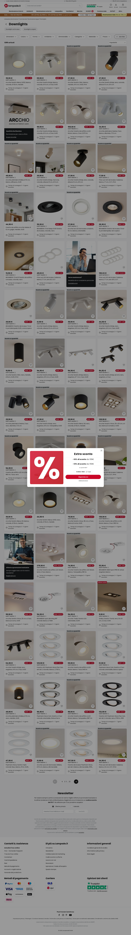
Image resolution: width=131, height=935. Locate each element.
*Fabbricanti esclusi (83, 480)
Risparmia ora (83, 477)
